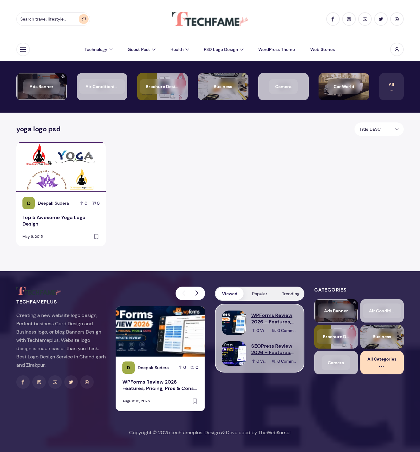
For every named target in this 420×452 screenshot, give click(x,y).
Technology (96, 49)
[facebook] (333, 19)
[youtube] (365, 19)
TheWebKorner (274, 432)
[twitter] (381, 19)
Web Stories (322, 49)
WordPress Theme (276, 49)
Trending (290, 293)
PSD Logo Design (221, 49)
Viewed (229, 293)
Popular (259, 293)
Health (177, 49)
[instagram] (349, 19)
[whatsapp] (397, 19)
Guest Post (139, 49)
